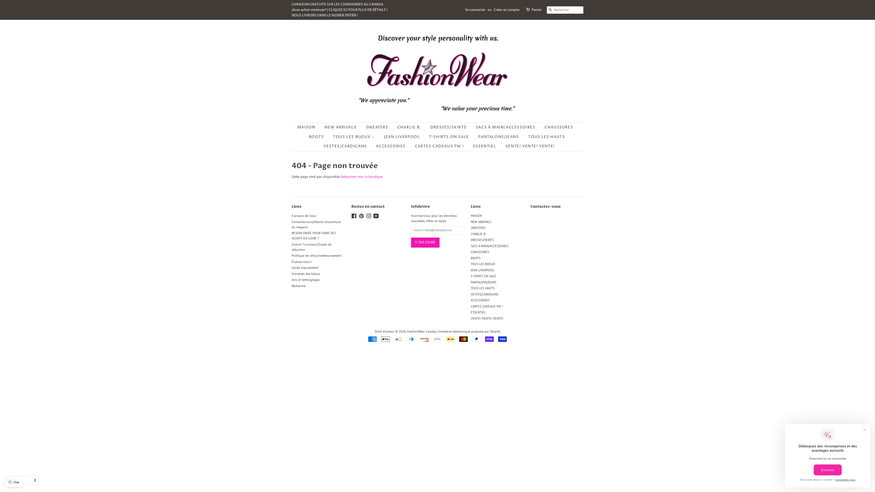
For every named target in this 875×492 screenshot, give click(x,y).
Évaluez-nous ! (302, 262)
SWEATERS (377, 127)
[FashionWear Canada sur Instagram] (368, 217)
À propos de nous (304, 216)
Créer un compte (507, 10)
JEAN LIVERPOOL (402, 136)
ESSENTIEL (484, 146)
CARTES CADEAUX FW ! (439, 146)
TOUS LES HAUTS (546, 136)
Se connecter (475, 10)
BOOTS (316, 136)
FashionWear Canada (421, 331)
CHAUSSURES (559, 127)
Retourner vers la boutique (362, 176)
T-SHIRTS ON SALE (449, 136)
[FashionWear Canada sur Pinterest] (361, 217)
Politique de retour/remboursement (316, 256)
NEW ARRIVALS (340, 127)
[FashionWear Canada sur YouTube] (376, 217)
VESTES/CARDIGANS (345, 146)
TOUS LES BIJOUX (352, 136)
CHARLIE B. (409, 127)
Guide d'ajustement (305, 268)
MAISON (306, 127)
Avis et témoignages (306, 280)
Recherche (299, 286)
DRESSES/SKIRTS (448, 127)
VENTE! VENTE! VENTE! (530, 146)
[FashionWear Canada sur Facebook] (354, 217)
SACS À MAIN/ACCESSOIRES (505, 127)
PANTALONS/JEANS (498, 136)
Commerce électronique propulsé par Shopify (469, 331)
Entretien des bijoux (306, 274)
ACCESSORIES (391, 146)
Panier (537, 10)
